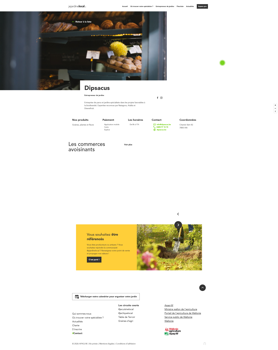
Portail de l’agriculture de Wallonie (183, 313)
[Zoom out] (275, 108)
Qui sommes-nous (81, 313)
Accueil (125, 6)
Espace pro (202, 6)
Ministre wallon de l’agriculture (181, 309)
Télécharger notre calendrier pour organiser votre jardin (108, 296)
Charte (75, 325)
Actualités (190, 6)
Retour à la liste (83, 21)
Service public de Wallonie (178, 317)
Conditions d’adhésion (126, 343)
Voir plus (128, 144)
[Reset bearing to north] (275, 111)
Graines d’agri (125, 321)
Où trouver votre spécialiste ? (141, 6)
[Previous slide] (178, 214)
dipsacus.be (161, 129)
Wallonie (169, 321)
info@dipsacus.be (164, 124)
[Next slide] (178, 225)
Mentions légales (106, 343)
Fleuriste (180, 6)
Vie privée (93, 343)
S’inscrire (77, 329)
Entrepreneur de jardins (165, 6)
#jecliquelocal (125, 313)
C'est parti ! (94, 259)
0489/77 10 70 (162, 127)
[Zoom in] (275, 105)
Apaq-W (169, 305)
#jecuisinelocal (126, 309)
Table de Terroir (126, 317)
